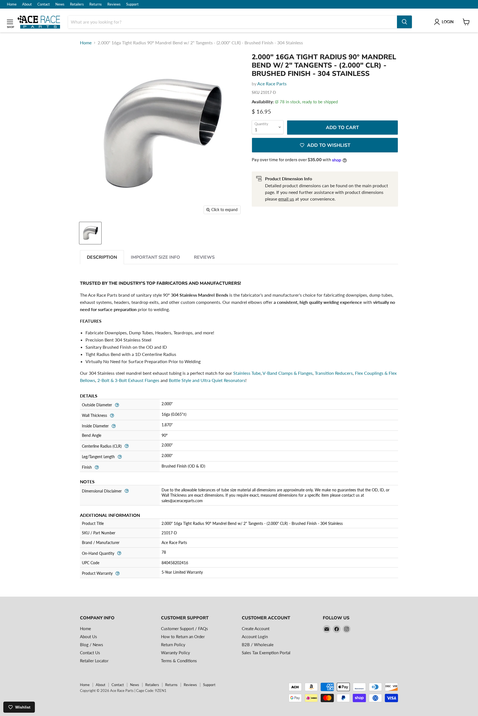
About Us (88, 636)
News (59, 4)
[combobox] (232, 22)
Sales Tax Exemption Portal (266, 652)
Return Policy (173, 644)
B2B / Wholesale (258, 644)
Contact (43, 4)
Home (12, 4)
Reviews (114, 4)
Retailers (77, 4)
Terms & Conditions (179, 660)
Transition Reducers (334, 373)
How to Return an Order (183, 636)
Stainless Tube (247, 373)
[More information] (117, 404)
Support (132, 4)
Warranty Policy (175, 652)
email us (286, 198)
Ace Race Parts (272, 83)
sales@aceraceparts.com (182, 500)
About (27, 4)
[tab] (102, 257)
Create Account (255, 628)
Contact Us (90, 652)
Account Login (255, 636)
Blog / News (91, 644)
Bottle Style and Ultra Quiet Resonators (207, 380)
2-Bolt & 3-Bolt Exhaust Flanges (128, 380)
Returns (95, 4)
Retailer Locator (94, 660)
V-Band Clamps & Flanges (288, 373)
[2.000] (90, 233)
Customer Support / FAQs (184, 628)
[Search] (404, 22)
